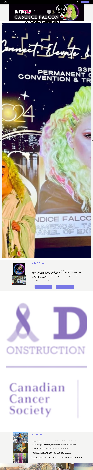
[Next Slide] (92, 140)
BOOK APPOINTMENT (85, 1)
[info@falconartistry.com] (79, 1)
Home (34, 1)
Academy (69, 1)
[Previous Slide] (1, 140)
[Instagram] (77, 1)
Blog (73, 1)
